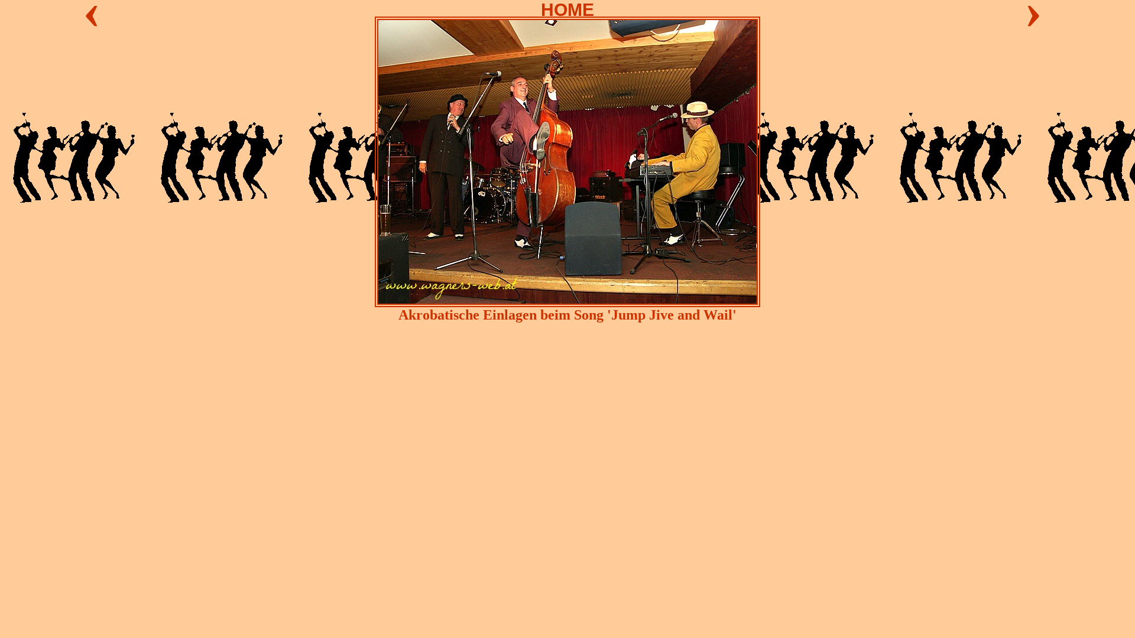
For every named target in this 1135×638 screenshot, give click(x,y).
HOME (567, 9)
